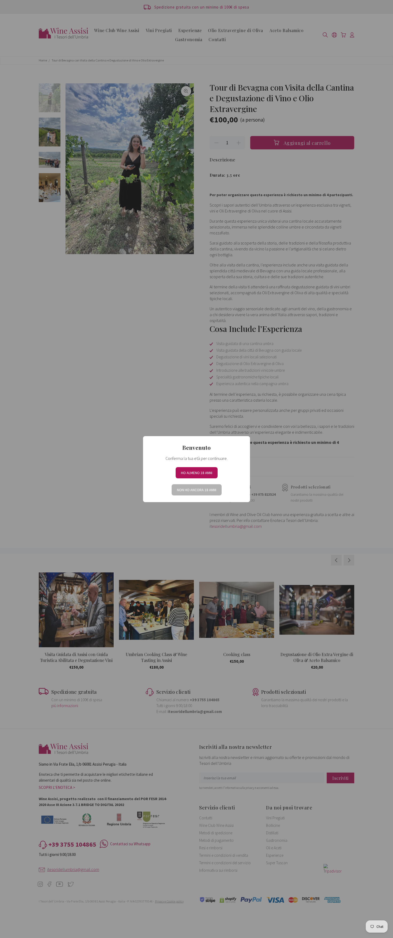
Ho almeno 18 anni (196, 472)
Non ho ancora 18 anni (196, 489)
